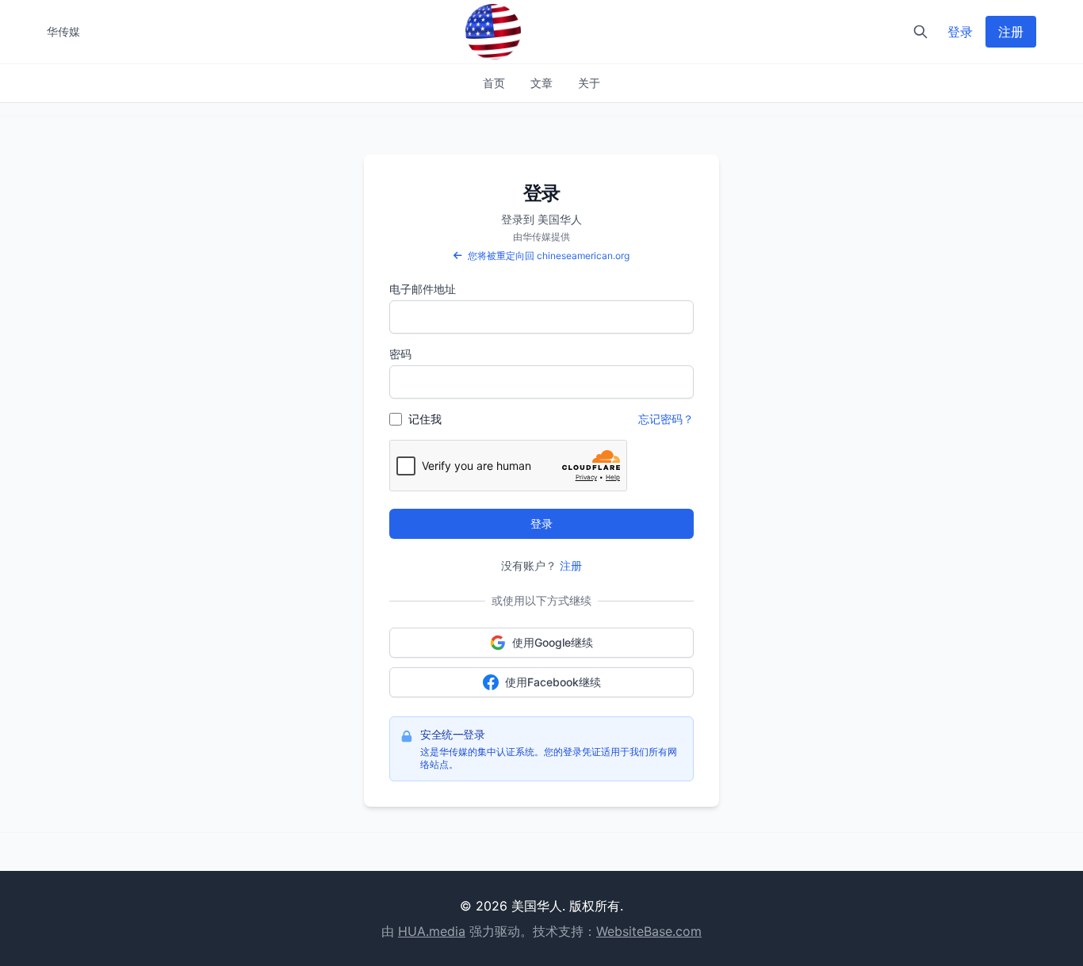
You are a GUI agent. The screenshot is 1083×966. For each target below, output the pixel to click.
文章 (541, 83)
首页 (494, 83)
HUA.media (431, 931)
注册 (1011, 32)
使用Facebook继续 (553, 682)
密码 (400, 354)
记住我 (425, 419)
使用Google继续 (552, 642)
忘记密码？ (666, 419)
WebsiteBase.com (649, 931)
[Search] (920, 31)
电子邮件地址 (422, 289)
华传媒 (63, 31)
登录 (960, 32)
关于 (589, 83)
